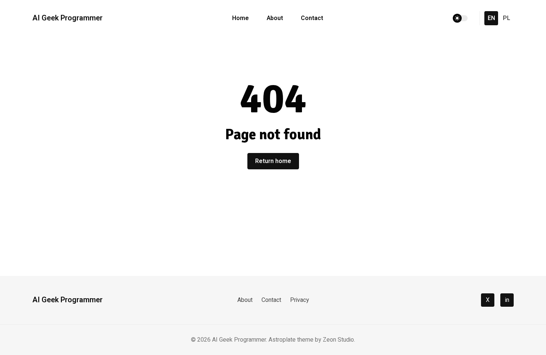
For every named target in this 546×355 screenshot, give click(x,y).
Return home (273, 161)
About (275, 18)
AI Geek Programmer (67, 18)
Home (240, 18)
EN (491, 18)
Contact (312, 18)
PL (506, 18)
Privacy (299, 300)
